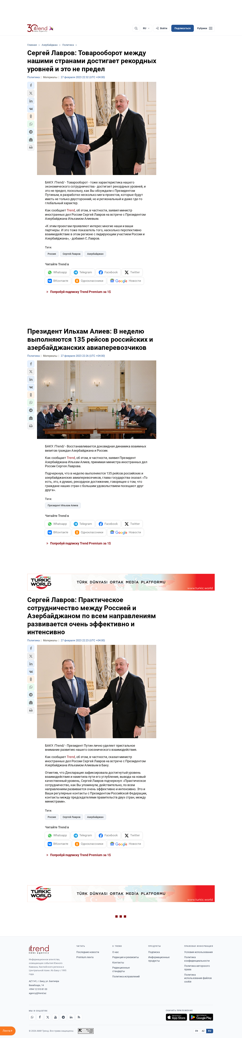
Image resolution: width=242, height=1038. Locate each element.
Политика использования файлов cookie (198, 978)
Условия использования (198, 952)
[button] (30, 85)
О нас (115, 952)
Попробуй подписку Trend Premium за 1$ (80, 292)
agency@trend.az (37, 993)
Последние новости (87, 952)
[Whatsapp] (32, 1017)
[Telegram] (63, 1017)
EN (196, 1031)
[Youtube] (55, 1017)
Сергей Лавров (71, 253)
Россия (52, 253)
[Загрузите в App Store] (176, 1017)
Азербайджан (95, 253)
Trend (71, 210)
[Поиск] (136, 28)
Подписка (154, 952)
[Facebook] (40, 1017)
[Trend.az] (40, 28)
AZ (203, 1031)
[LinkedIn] (71, 1017)
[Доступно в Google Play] (201, 1017)
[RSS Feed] (79, 1017)
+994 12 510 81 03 (38, 989)
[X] (47, 1017)
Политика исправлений (126, 976)
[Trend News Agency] (39, 949)
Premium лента (85, 957)
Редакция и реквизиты (125, 957)
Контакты (118, 962)
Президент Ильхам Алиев (63, 505)
